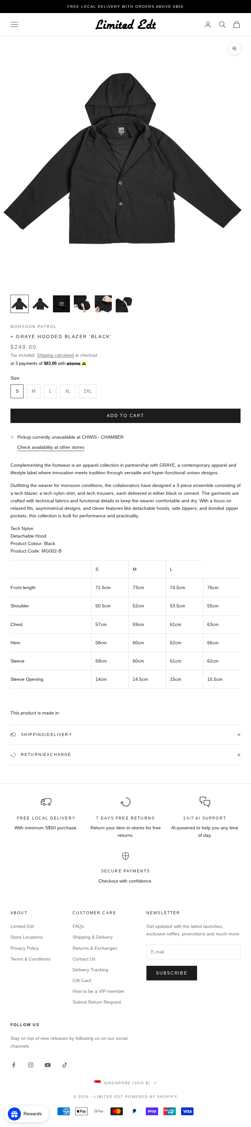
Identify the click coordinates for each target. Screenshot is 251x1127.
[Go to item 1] (19, 304)
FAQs (78, 926)
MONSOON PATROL (33, 326)
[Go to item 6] (124, 304)
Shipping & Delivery (93, 937)
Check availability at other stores (50, 447)
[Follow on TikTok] (64, 1065)
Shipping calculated (55, 355)
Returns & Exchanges (95, 948)
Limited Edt (22, 926)
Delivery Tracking (90, 969)
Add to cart (125, 415)
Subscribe (172, 973)
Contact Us (84, 959)
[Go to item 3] (61, 304)
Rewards (34, 1113)
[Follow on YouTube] (47, 1065)
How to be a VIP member (99, 991)
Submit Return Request (97, 1002)
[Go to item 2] (40, 304)
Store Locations (26, 937)
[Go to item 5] (103, 304)
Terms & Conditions (30, 959)
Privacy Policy (24, 948)
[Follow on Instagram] (30, 1065)
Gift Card (82, 980)
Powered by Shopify (151, 1097)
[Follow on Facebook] (13, 1065)
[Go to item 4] (82, 304)
